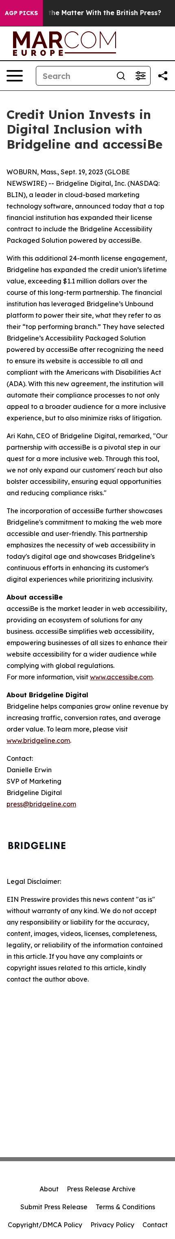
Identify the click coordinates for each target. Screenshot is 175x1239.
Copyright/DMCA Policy (45, 1225)
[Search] (121, 75)
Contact (155, 1225)
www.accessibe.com (121, 677)
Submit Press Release (54, 1207)
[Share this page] (162, 76)
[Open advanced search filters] (140, 75)
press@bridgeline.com (41, 804)
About (49, 1189)
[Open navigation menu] (15, 76)
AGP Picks (21, 13)
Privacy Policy (112, 1225)
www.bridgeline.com (38, 740)
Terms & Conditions (125, 1207)
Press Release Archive (101, 1189)
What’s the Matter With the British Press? (92, 13)
